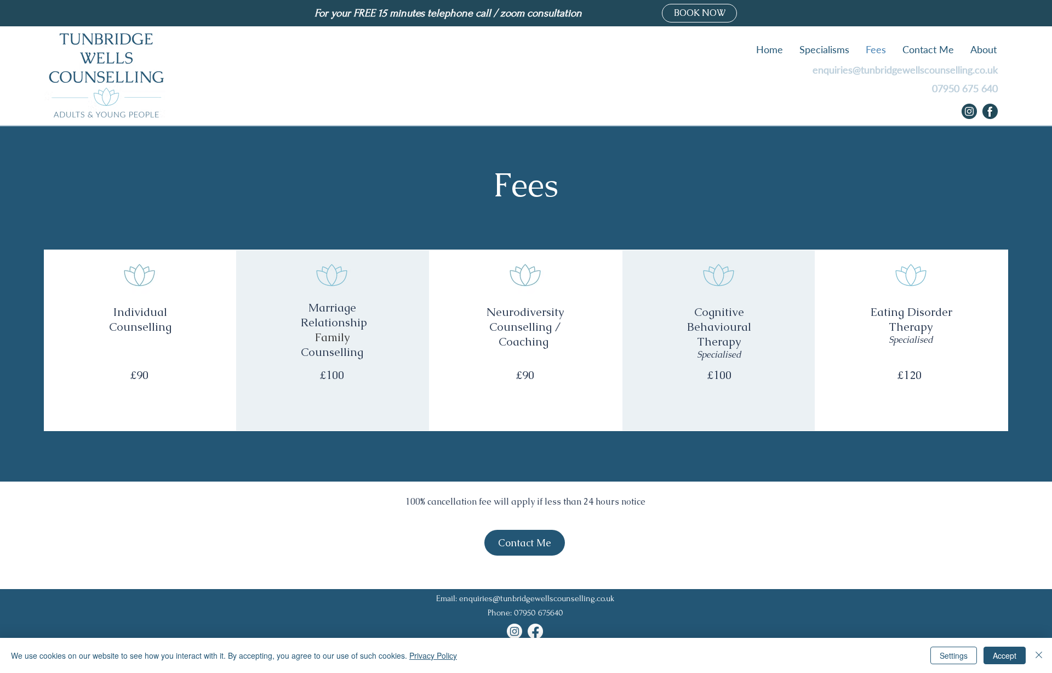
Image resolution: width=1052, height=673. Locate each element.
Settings (954, 655)
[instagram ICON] (969, 111)
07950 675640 (538, 613)
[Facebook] (535, 631)
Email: (447, 598)
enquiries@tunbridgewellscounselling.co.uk (905, 70)
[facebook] (990, 111)
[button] (824, 49)
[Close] (1038, 655)
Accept (1004, 655)
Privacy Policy (433, 655)
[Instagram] (514, 631)
